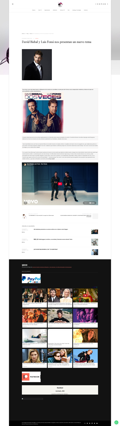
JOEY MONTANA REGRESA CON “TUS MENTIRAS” (46, 249)
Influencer (55, 10)
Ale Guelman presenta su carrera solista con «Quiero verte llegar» (51, 229)
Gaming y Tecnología (76, 10)
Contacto (86, 10)
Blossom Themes (25, 424)
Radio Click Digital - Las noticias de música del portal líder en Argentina (42, 422)
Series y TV (62, 10)
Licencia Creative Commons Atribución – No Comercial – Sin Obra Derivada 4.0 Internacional (51, 267)
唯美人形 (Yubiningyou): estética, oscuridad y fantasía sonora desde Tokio (53, 239)
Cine (68, 10)
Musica (33, 10)
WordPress (36, 424)
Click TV (40, 10)
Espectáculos (47, 10)
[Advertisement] (60, 22)
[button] (116, 422)
